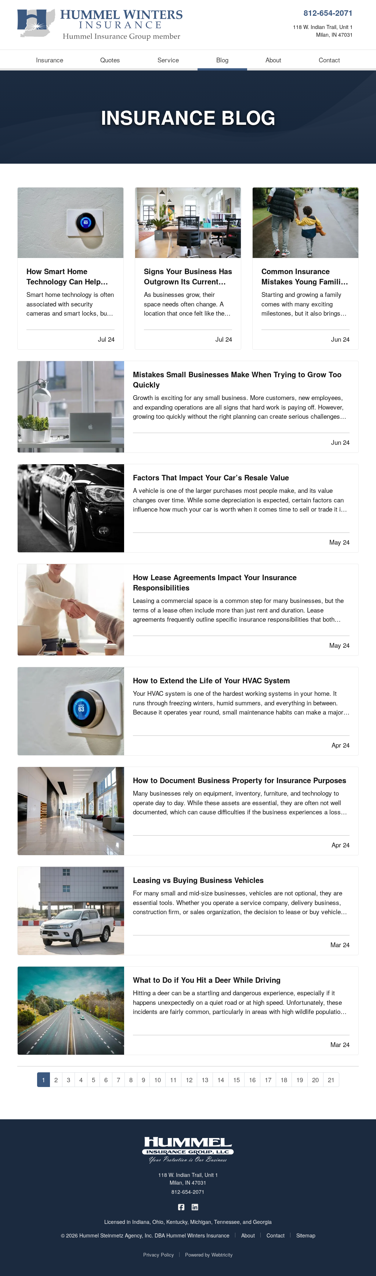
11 (173, 1079)
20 (315, 1079)
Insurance (49, 59)
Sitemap (305, 1235)
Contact (329, 59)
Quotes (110, 59)
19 (299, 1079)
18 (284, 1079)
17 (268, 1079)
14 (220, 1079)
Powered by (209, 1254)
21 (331, 1079)
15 (236, 1079)
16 (252, 1079)
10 (157, 1079)
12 (189, 1079)
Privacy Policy (158, 1254)
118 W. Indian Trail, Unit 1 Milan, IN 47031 (188, 1178)
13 (205, 1079)
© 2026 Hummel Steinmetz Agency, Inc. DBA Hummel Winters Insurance (145, 1235)
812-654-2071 (328, 12)
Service (168, 59)
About (273, 59)
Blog (231, 59)
